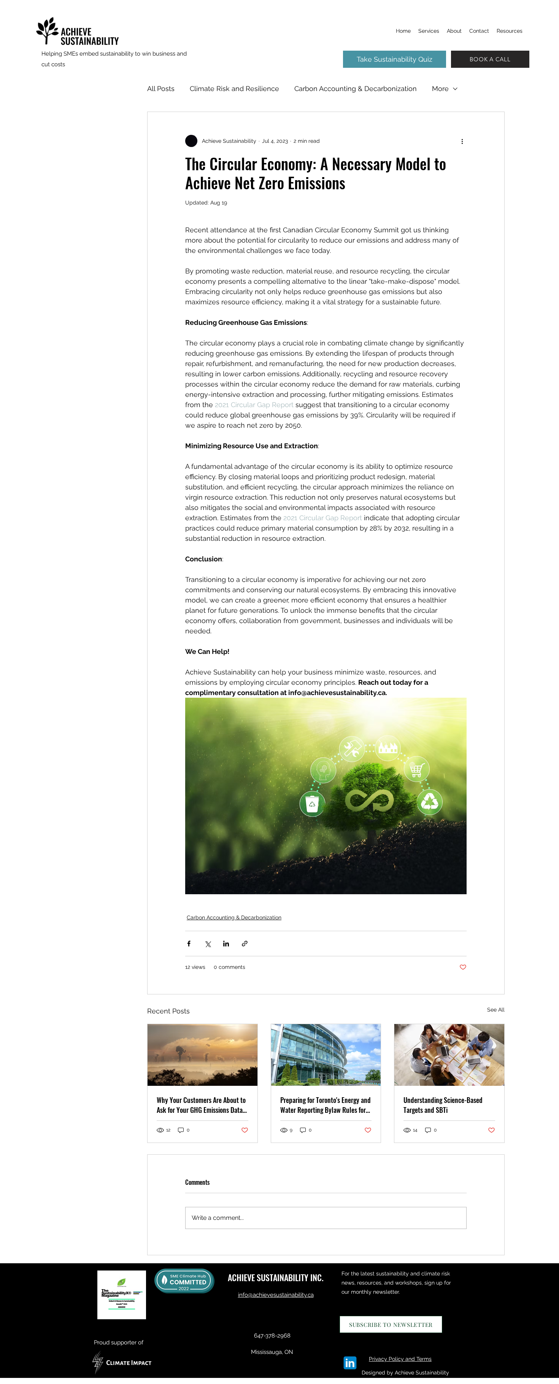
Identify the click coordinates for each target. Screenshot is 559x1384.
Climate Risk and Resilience (234, 89)
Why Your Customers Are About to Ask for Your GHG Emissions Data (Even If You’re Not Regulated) (201, 1105)
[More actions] (462, 140)
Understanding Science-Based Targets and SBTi (443, 1105)
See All (496, 1010)
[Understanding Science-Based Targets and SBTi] (449, 1055)
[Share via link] (244, 943)
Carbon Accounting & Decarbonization (355, 89)
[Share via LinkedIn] (226, 943)
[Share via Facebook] (188, 943)
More (440, 89)
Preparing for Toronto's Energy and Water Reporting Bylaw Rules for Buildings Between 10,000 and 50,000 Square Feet (325, 1105)
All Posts (161, 89)
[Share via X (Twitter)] (207, 943)
